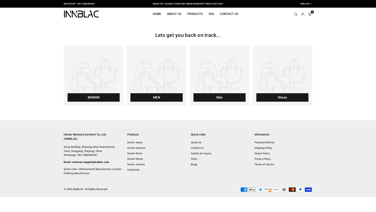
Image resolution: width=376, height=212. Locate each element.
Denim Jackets (136, 164)
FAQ (211, 14)
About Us (174, 14)
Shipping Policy (263, 147)
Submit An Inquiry (201, 153)
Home (157, 14)
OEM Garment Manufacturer (95, 169)
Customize (133, 169)
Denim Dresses (136, 147)
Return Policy (262, 153)
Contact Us (229, 14)
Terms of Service (264, 164)
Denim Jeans (135, 142)
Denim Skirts (134, 153)
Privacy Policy (263, 158)
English (305, 4)
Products (195, 14)
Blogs (194, 164)
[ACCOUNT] (302, 14)
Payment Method (264, 142)
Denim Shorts (135, 158)
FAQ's (194, 158)
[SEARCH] (295, 14)
